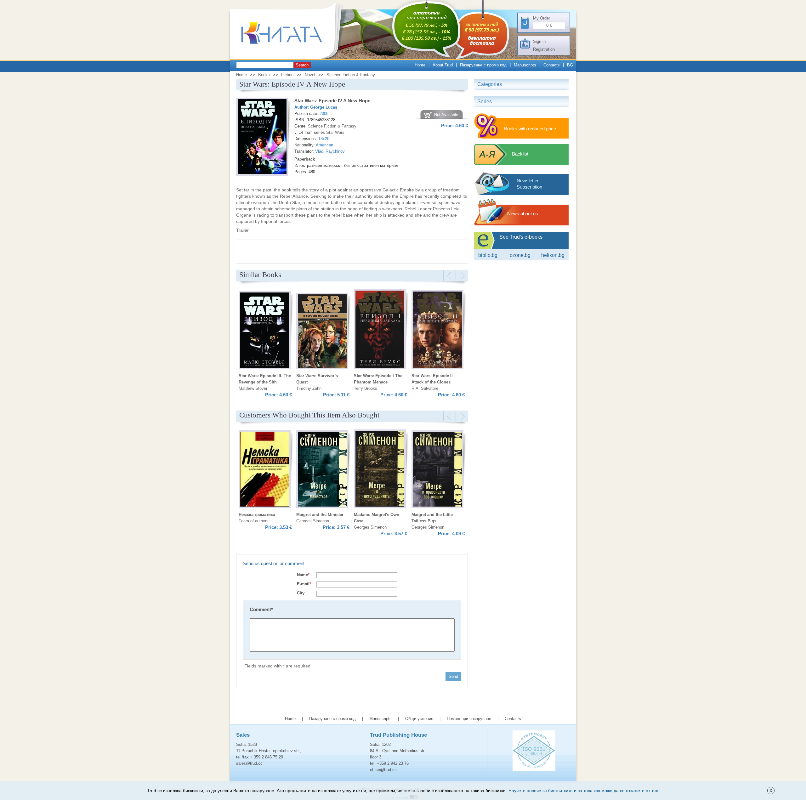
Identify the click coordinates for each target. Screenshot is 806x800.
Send (453, 676)
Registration (544, 49)
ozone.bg (520, 255)
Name (303, 574)
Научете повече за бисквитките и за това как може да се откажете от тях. (583, 790)
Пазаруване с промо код (483, 65)
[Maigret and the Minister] (322, 470)
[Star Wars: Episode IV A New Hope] (262, 138)
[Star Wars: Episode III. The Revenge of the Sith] (265, 331)
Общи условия (419, 718)
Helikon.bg (553, 255)
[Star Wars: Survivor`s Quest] (322, 332)
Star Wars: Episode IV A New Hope (332, 100)
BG (570, 65)
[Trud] (288, 57)
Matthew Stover (253, 388)
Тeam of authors (254, 521)
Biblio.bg (487, 255)
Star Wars (335, 132)
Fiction (287, 74)
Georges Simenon (312, 521)
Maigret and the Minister (319, 514)
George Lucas (323, 107)
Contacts (551, 65)
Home (420, 65)
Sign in (539, 41)
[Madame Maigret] (380, 469)
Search (302, 65)
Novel (310, 74)
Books (264, 74)
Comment (261, 609)
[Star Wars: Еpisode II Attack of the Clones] (437, 330)
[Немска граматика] (265, 470)
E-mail (304, 584)
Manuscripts (525, 65)
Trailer (242, 230)
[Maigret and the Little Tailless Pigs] (437, 470)
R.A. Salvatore (425, 388)
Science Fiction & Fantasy (350, 74)
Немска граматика (257, 514)
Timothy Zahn (308, 388)
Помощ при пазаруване (469, 718)
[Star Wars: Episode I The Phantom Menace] (380, 330)
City (300, 593)
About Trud (443, 65)
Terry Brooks (365, 388)
